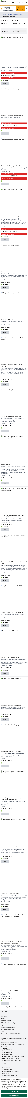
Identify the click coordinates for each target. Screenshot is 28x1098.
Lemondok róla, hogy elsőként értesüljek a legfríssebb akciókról (14, 562)
